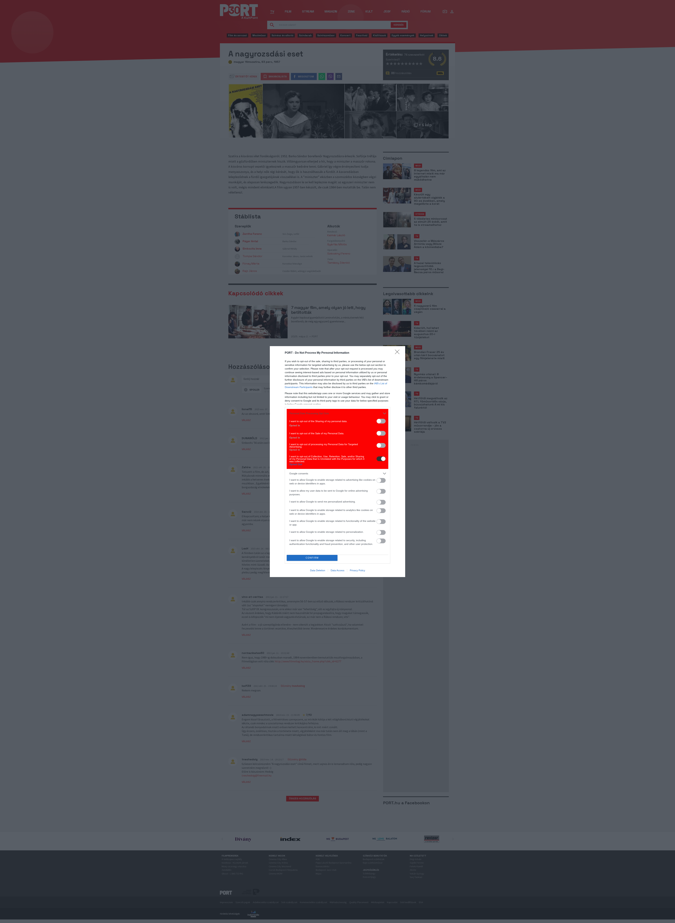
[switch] (381, 421)
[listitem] (337, 413)
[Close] (398, 353)
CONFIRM (312, 557)
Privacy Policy (357, 570)
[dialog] (337, 461)
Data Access (337, 570)
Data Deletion (317, 570)
